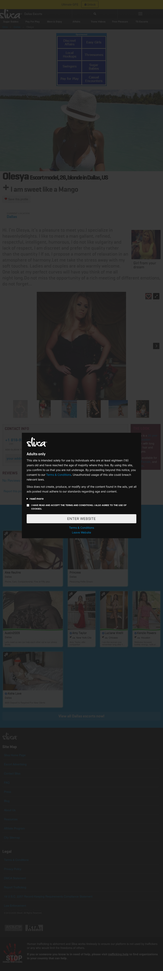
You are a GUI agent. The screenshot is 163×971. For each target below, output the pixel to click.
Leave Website (81, 532)
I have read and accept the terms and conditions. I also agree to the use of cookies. (78, 507)
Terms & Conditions (58, 474)
